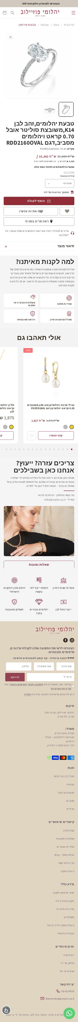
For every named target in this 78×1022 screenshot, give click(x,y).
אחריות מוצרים (65, 846)
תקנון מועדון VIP (65, 901)
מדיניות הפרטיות (61, 688)
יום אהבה (68, 955)
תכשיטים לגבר (66, 792)
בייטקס (10, 1014)
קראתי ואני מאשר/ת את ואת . (38, 686)
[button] (73, 13)
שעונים (70, 800)
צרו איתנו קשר (66, 863)
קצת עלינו (68, 830)
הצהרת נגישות (66, 933)
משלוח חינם (69, 172)
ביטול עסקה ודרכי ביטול (60, 925)
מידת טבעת (67, 176)
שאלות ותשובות (65, 838)
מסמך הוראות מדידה (56, 192)
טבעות (45, 24)
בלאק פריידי (67, 963)
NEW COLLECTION (64, 776)
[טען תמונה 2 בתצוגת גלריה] (49, 109)
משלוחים (69, 917)
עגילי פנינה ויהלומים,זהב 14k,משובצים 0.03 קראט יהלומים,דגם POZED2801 (51, 406)
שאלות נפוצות (39, 565)
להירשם (15, 677)
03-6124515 (67, 991)
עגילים (70, 809)
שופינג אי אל (67, 971)
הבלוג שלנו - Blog (64, 854)
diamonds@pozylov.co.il (60, 998)
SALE (56, 24)
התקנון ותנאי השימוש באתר (26, 684)
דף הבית (69, 24)
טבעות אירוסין (27, 24)
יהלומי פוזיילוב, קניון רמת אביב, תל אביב (59, 714)
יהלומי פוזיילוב (39, 1014)
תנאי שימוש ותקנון (63, 892)
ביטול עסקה (67, 871)
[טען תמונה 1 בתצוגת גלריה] (66, 109)
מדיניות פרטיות (65, 909)
